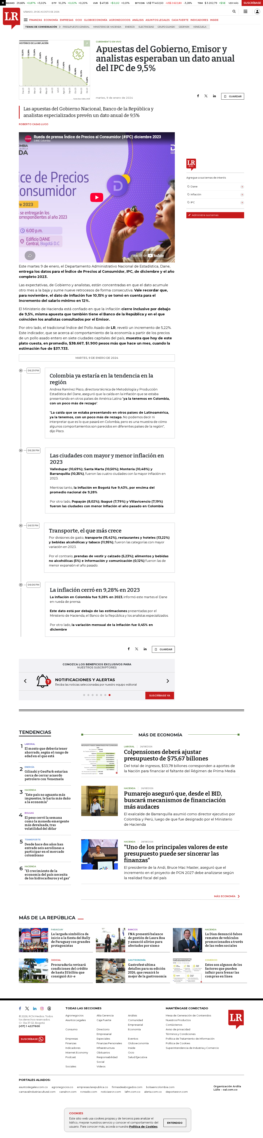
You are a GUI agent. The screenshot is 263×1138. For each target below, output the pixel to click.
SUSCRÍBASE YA (159, 695)
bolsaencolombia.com (160, 1087)
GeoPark (184, 27)
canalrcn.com (67, 1091)
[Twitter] (206, 96)
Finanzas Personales (109, 1043)
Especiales (103, 1038)
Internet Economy (76, 1052)
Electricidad (146, 27)
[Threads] (50, 1009)
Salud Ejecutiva (137, 1057)
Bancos (133, 929)
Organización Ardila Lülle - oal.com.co (227, 1088)
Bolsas (29, 813)
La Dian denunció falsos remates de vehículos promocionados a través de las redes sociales (224, 939)
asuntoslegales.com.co (33, 1087)
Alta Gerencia (105, 1015)
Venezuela (199, 27)
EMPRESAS (66, 20)
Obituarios (103, 1052)
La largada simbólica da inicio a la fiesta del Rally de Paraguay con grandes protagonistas (70, 939)
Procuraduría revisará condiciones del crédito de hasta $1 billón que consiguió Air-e (69, 970)
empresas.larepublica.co (92, 1087)
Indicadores (72, 1047)
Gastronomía (137, 960)
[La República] (11, 18)
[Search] (234, 12)
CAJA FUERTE (180, 20)
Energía (130, 27)
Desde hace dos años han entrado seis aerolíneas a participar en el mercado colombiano (44, 849)
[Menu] (26, 19)
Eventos (133, 1038)
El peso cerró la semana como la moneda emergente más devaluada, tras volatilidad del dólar (47, 823)
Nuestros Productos (178, 1020)
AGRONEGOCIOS (119, 20)
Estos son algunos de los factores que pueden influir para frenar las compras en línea (223, 970)
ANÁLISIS (138, 20)
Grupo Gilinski (166, 27)
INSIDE (214, 20)
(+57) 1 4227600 (29, 1026)
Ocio (131, 1052)
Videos (101, 1066)
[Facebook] (198, 96)
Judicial (56, 960)
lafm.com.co (132, 1091)
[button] (24, 681)
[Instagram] (43, 1009)
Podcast (70, 1057)
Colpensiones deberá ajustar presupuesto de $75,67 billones (166, 755)
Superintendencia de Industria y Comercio (192, 1047)
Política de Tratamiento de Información (190, 1038)
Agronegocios (74, 1015)
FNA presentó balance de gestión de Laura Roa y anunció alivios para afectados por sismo (146, 939)
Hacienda (30, 790)
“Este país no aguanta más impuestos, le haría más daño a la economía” (48, 798)
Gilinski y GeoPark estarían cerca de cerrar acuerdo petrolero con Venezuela (46, 775)
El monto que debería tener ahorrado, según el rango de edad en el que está (46, 752)
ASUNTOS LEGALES (158, 20)
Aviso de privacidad (178, 1029)
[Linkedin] (214, 96)
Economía (134, 1029)
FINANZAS (35, 20)
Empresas (71, 1038)
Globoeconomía (138, 1043)
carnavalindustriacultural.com (37, 1091)
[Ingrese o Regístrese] (257, 11)
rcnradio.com (88, 1091)
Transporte (33, 839)
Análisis (132, 1015)
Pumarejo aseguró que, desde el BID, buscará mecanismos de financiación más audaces (175, 800)
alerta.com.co (153, 1091)
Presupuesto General (76, 27)
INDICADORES (199, 20)
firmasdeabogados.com (127, 1087)
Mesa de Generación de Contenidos (188, 1015)
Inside (131, 1047)
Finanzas (70, 1043)
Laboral (30, 744)
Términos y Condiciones (180, 1034)
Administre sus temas (204, 215)
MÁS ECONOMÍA (224, 896)
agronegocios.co (62, 1087)
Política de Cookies (143, 1126)
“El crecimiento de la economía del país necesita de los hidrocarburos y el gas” (47, 874)
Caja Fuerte (104, 1020)
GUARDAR (235, 96)
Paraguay (57, 929)
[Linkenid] (36, 1009)
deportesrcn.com (177, 1091)
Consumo (71, 1029)
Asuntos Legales (75, 1020)
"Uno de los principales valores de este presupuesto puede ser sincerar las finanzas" (176, 854)
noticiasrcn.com (111, 1091)
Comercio (211, 960)
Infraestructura (106, 1047)
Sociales (70, 1066)
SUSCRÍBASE (252, 3)
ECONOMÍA (51, 20)
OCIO (78, 20)
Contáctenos (174, 1024)
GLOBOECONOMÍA (95, 20)
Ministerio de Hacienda (107, 27)
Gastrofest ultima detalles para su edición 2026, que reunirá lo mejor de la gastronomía (147, 970)
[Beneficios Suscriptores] (245, 11)
